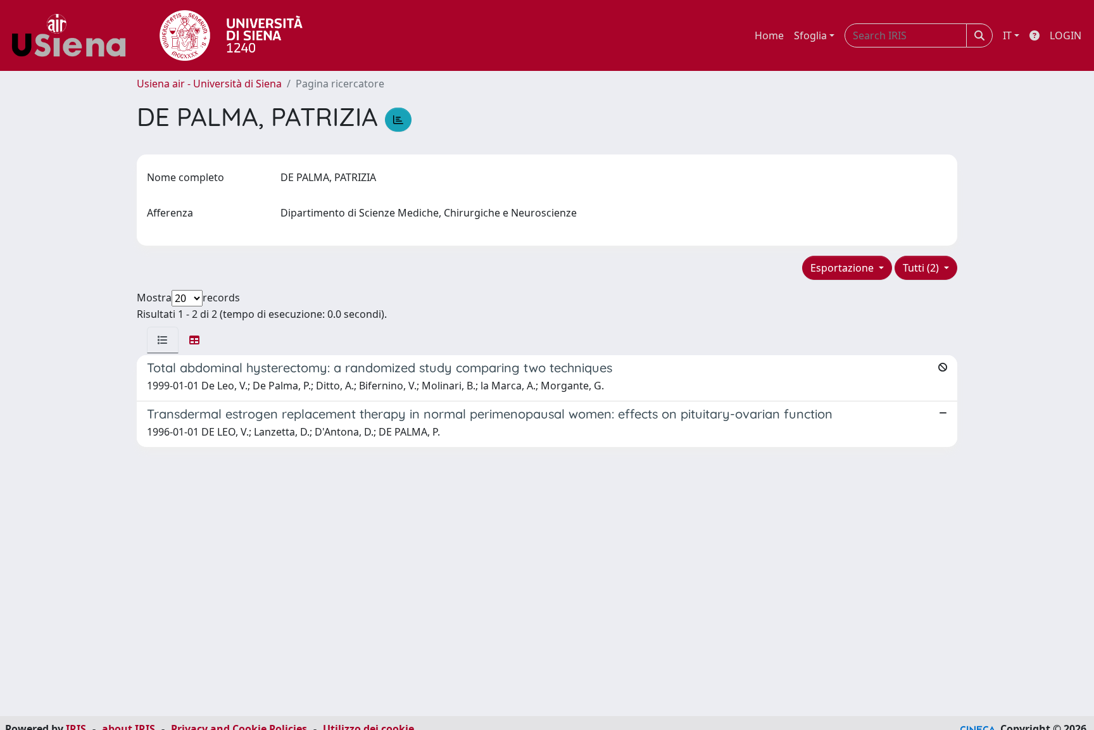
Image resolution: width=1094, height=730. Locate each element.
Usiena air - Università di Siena (209, 84)
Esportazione (843, 268)
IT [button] (1007, 35)
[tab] (163, 340)
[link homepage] (73, 35)
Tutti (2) (922, 268)
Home (769, 35)
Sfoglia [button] (810, 35)
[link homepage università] (231, 35)
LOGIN (1065, 35)
